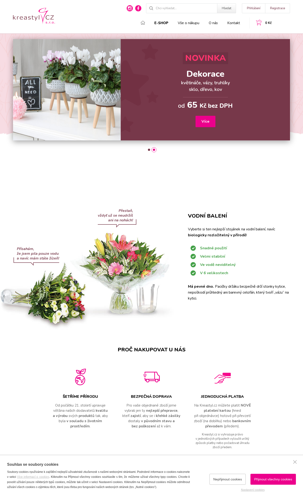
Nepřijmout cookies (227, 479)
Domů (143, 23)
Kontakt (233, 23)
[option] (151, 89)
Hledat (226, 8)
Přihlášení (253, 8)
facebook (138, 8)
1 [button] (149, 149)
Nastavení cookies (253, 490)
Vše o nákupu (188, 23)
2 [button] (154, 149)
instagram (130, 8)
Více (205, 121)
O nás (213, 23)
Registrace (277, 8)
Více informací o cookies (33, 477)
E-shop (161, 23)
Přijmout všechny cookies (273, 479)
